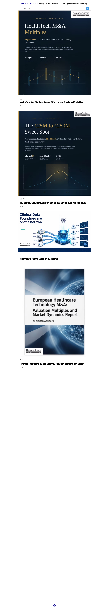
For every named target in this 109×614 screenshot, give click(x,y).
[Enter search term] (87, 8)
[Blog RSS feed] (54, 605)
